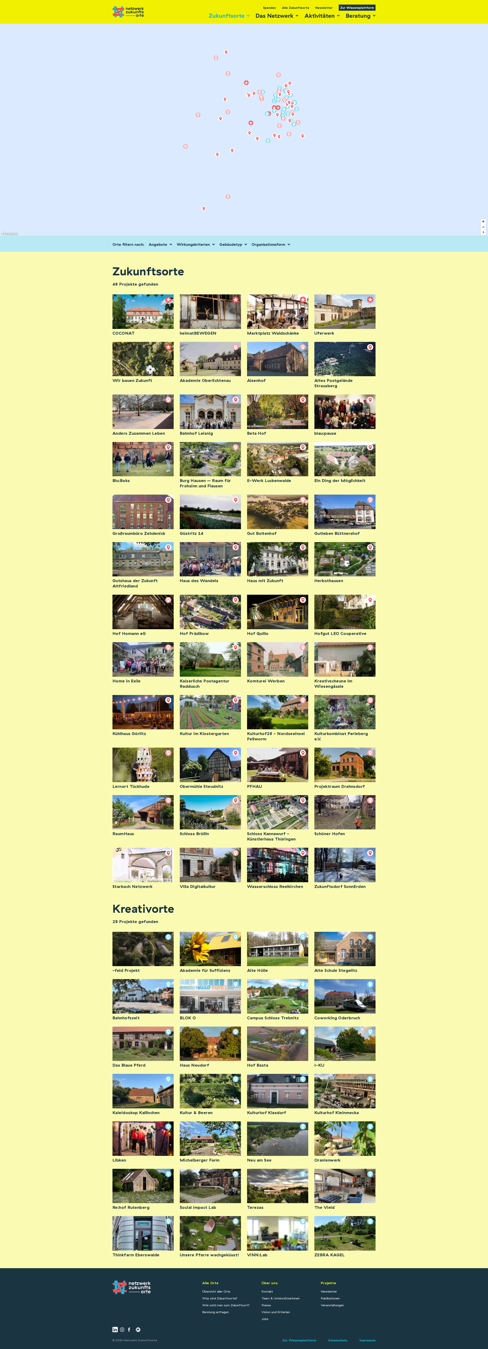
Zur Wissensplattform (357, 8)
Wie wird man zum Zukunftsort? (225, 1305)
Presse (266, 1305)
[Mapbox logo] (9, 234)
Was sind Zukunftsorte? (219, 1298)
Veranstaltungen (332, 1305)
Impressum (368, 1340)
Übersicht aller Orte (216, 1291)
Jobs (265, 1319)
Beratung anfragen (215, 1312)
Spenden (269, 8)
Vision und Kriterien (276, 1312)
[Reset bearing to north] (483, 232)
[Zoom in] (483, 221)
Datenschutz (337, 1340)
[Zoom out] (483, 227)
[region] (244, 130)
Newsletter (324, 8)
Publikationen (330, 1298)
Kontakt (267, 1291)
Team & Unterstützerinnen (281, 1298)
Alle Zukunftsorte (295, 8)
